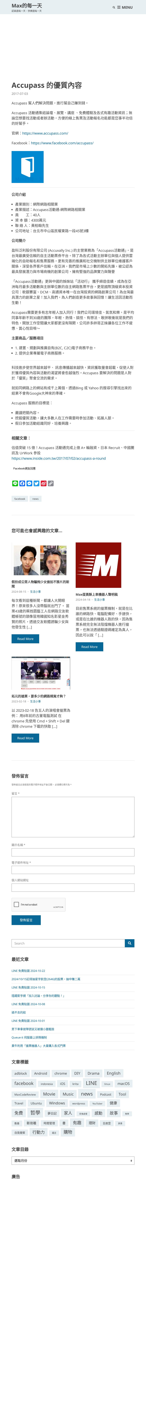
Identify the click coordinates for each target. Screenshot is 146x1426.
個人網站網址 (20, 880)
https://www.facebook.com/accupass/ (62, 143)
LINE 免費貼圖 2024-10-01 (28, 1021)
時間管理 (49, 1123)
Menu (127, 7)
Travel (18, 1103)
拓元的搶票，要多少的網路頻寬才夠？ (39, 696)
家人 (68, 1113)
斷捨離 (31, 1123)
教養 (16, 1123)
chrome (60, 1073)
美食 (120, 1123)
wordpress (78, 1103)
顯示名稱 (18, 845)
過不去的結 (19, 1012)
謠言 (54, 1132)
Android (40, 1073)
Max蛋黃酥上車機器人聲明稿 (97, 594)
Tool (122, 1094)
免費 (18, 1113)
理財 (92, 1123)
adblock (20, 1073)
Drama (94, 1073)
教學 (127, 1114)
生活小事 (35, 591)
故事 (114, 1113)
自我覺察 (19, 1132)
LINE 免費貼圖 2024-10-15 (28, 987)
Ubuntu (36, 1103)
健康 (113, 1103)
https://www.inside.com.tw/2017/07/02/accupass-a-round (59, 458)
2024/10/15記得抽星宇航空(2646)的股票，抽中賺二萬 (46, 979)
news (35, 498)
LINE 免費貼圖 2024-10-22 (28, 971)
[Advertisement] (73, 41)
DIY (77, 1073)
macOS (124, 1083)
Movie (49, 1094)
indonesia (47, 1084)
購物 (68, 1132)
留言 (16, 793)
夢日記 (52, 1113)
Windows (57, 1103)
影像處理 (83, 1114)
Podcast (105, 1094)
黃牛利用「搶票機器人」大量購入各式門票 (39, 1046)
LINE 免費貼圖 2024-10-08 (28, 1004)
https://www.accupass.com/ (45, 133)
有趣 (77, 1123)
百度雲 (107, 1123)
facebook (19, 498)
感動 (98, 1113)
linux (107, 1084)
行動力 (38, 1132)
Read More (25, 639)
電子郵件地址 (21, 863)
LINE (91, 1083)
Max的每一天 (27, 5)
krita (75, 1084)
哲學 (35, 1112)
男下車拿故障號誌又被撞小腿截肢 (33, 1029)
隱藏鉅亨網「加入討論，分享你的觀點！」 (39, 996)
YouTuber (97, 1103)
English (114, 1073)
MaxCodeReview (25, 1094)
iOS (62, 1083)
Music (68, 1094)
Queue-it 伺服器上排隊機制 (29, 1037)
